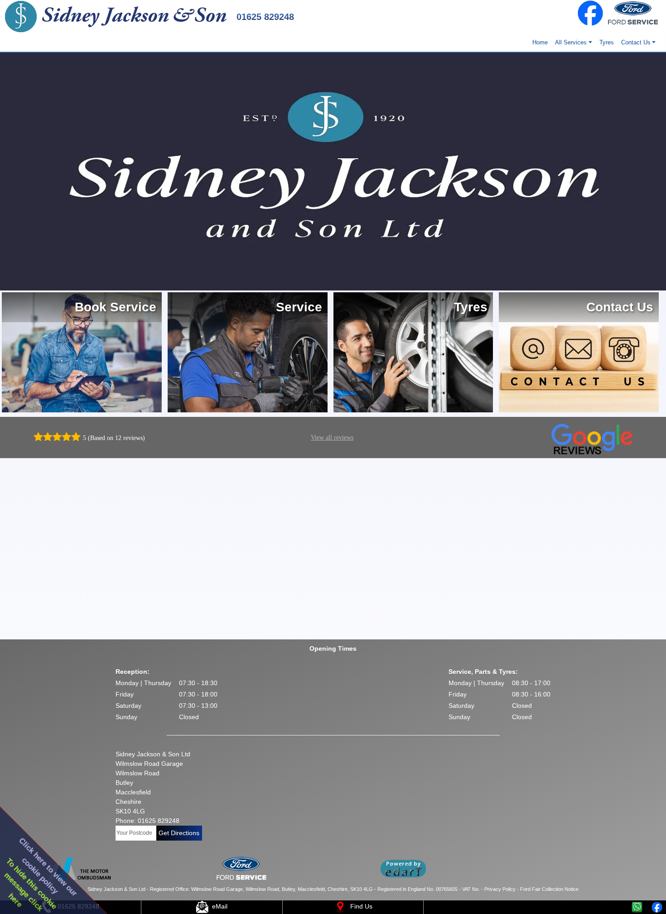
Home (540, 42)
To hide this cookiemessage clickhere (30, 884)
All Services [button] (571, 42)
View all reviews (332, 437)
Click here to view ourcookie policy (48, 867)
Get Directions (179, 833)
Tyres (606, 42)
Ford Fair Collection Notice (549, 889)
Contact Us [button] (636, 42)
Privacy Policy (500, 889)
